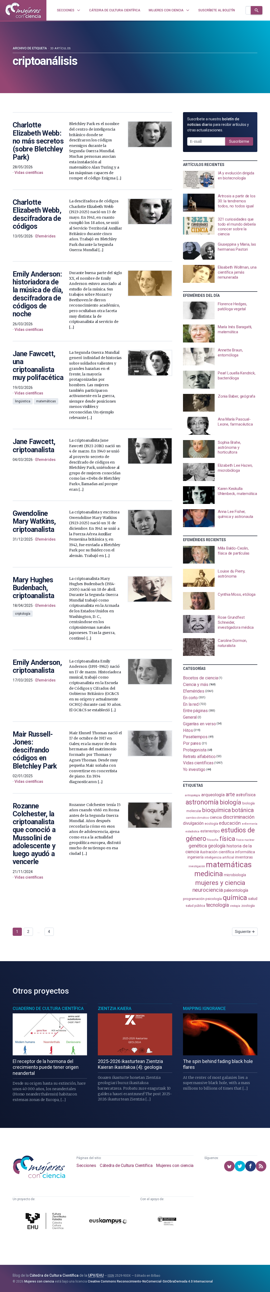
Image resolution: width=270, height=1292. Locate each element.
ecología (211, 824)
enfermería (249, 824)
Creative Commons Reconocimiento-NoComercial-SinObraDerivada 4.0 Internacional (150, 1281)
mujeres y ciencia (220, 882)
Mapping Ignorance (204, 1008)
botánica (243, 810)
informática (245, 852)
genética (198, 846)
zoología (248, 906)
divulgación (193, 823)
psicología (213, 899)
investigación (197, 866)
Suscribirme (239, 141)
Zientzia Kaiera (114, 1008)
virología (235, 906)
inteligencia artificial (219, 857)
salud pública (195, 906)
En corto (190, 697)
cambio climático (197, 817)
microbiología (235, 875)
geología (216, 845)
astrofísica (245, 794)
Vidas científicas (198, 762)
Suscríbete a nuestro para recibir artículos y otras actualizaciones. (218, 124)
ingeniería (195, 857)
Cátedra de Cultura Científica (126, 1165)
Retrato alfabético (199, 756)
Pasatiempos (195, 736)
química (235, 898)
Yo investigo (194, 769)
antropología (192, 795)
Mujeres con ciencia (174, 1165)
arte (230, 795)
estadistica (192, 831)
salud (252, 898)
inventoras (244, 857)
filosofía (212, 840)
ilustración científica (217, 852)
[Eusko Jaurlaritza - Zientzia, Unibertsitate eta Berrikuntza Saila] (166, 1222)
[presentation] (220, 180)
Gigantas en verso (199, 723)
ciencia (216, 817)
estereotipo (210, 831)
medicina (208, 874)
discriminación (238, 817)
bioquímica (216, 810)
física (227, 838)
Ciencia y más (195, 684)
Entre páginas (195, 710)
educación (229, 823)
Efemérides (193, 691)
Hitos (188, 730)
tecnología (217, 905)
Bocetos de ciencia (200, 677)
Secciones (86, 1165)
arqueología (213, 794)
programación (193, 899)
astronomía (202, 802)
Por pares (192, 743)
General (190, 717)
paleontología (236, 890)
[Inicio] (23, 10)
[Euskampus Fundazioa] (108, 1222)
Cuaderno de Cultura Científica (48, 1008)
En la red (191, 704)
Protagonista (194, 749)
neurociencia (207, 890)
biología (230, 802)
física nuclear (245, 840)
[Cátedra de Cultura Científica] (47, 1221)
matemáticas (229, 864)
